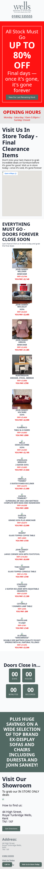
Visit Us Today (8, 860)
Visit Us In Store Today (30, 864)
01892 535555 (22, 16)
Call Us (7, 864)
